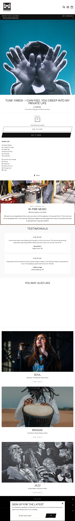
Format (37, 116)
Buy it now (36, 135)
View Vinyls (37, 492)
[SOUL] (37, 351)
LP (37, 119)
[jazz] (37, 462)
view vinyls (37, 437)
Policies (37, 499)
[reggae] (37, 407)
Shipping (34, 109)
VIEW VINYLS (37, 381)
